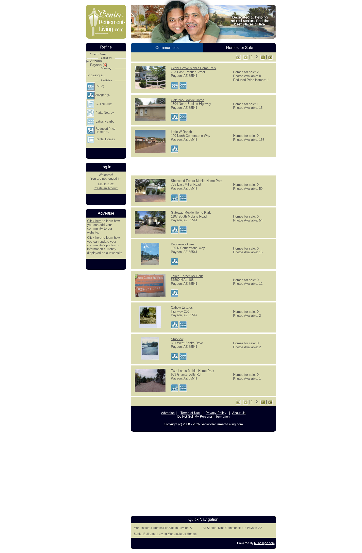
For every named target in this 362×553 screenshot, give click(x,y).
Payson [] (98, 65)
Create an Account (106, 188)
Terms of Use (190, 413)
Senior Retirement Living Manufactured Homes (165, 534)
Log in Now (106, 183)
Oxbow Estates (182, 307)
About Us (239, 413)
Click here (94, 221)
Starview (177, 339)
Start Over (98, 54)
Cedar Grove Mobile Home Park (193, 68)
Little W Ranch (181, 132)
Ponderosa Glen (182, 244)
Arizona (96, 61)
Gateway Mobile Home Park (191, 212)
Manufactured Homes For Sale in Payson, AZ (164, 528)
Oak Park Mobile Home (187, 100)
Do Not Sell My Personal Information (203, 416)
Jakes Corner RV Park (187, 276)
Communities (167, 48)
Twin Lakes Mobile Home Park (192, 371)
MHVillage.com (264, 543)
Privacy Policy (216, 413)
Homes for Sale (239, 48)
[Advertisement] (203, 165)
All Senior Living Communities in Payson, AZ (232, 528)
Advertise (168, 413)
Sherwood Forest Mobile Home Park (196, 181)
